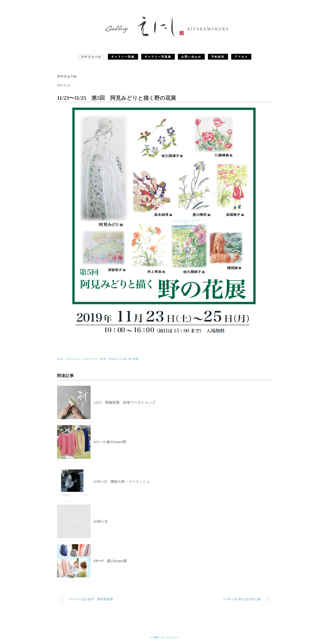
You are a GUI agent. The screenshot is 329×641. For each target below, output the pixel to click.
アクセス (241, 56)
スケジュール (91, 56)
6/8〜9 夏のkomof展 (110, 561)
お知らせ (101, 521)
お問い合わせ (191, 56)
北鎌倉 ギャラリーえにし (165, 637)
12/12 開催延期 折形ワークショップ (124, 402)
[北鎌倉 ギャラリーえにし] (164, 17)
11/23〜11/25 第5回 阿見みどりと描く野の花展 (110, 358)
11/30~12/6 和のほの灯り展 (242, 599)
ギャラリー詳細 (123, 56)
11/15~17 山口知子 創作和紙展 (91, 599)
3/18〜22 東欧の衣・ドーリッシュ (122, 481)
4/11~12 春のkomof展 (110, 442)
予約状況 (218, 56)
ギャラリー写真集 (158, 56)
